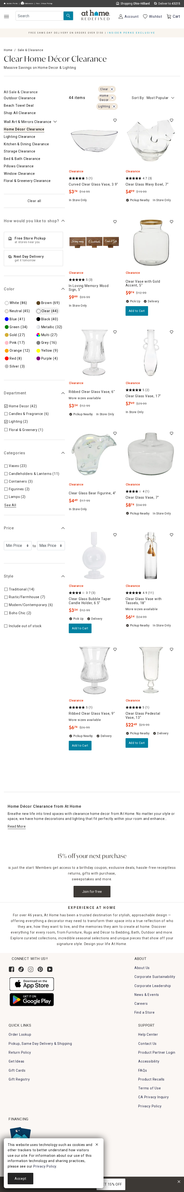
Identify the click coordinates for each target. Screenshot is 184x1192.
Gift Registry (19, 1079)
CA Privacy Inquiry (153, 1097)
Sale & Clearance (30, 50)
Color (9, 289)
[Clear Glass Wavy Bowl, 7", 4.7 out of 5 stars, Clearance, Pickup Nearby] (151, 141)
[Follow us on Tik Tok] (21, 969)
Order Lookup (20, 1034)
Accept (20, 1178)
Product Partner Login (156, 1052)
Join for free (92, 892)
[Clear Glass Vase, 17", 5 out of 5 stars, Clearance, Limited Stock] (151, 352)
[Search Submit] (68, 16)
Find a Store (144, 1012)
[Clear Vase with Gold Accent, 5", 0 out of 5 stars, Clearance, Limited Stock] (151, 242)
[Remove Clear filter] (112, 89)
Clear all (34, 201)
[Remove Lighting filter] (114, 106)
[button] (95, 15)
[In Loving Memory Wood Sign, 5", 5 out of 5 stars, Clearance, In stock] (94, 242)
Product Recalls (151, 1079)
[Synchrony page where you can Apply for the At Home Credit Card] (20, 1136)
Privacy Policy (149, 1106)
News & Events (146, 995)
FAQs (142, 1070)
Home (8, 50)
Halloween (28, 4)
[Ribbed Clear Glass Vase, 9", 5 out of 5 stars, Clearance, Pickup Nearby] (94, 670)
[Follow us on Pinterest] (40, 969)
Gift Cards (17, 1070)
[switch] (115, 120)
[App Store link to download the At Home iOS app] (32, 984)
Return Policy (20, 1052)
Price (9, 528)
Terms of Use (149, 1088)
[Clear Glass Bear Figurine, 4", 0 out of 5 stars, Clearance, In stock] (94, 454)
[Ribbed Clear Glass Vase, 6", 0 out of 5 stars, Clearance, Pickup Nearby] (94, 352)
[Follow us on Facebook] (11, 969)
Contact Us (147, 1044)
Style (8, 576)
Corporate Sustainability (154, 977)
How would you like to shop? (31, 221)
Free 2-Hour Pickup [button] (44, 4)
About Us (142, 968)
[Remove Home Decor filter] (112, 98)
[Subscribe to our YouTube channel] (50, 969)
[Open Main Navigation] (6, 16)
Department (15, 393)
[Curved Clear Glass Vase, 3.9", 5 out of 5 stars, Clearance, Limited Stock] (94, 141)
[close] (97, 1145)
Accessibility (148, 1061)
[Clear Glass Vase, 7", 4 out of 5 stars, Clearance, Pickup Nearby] (151, 454)
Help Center (148, 1034)
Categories (14, 453)
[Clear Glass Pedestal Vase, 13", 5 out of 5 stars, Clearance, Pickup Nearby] (151, 670)
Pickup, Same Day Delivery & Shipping (40, 1044)
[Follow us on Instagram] (30, 969)
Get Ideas (16, 1061)
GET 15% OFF (111, 1184)
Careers (141, 1003)
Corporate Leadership (152, 986)
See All (10, 505)
